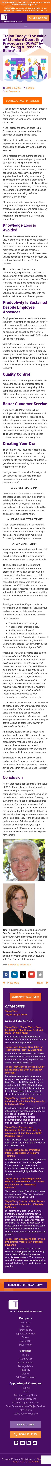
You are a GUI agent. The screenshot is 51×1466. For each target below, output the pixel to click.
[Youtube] (22, 1443)
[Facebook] (16, 1443)
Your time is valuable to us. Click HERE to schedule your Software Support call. (26, 3)
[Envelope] (35, 1443)
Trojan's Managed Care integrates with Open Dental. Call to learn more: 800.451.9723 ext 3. (25, 9)
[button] (25, 26)
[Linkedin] (28, 1443)
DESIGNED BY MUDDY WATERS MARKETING (30, 1460)
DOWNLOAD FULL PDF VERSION (22, 100)
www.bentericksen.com (19, 964)
